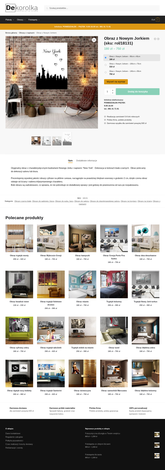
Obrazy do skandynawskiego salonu (105, 201)
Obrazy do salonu (81, 201)
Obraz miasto (82, 301)
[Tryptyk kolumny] (114, 284)
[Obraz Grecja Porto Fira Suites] (114, 238)
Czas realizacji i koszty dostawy (19, 444)
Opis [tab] (70, 160)
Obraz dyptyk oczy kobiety (19, 390)
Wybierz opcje (19, 268)
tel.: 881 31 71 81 (103, 27)
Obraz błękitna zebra (145, 348)
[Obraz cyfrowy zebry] (19, 330)
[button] (94, 40)
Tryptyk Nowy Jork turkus (145, 301)
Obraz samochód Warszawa (114, 390)
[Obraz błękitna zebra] (145, 330)
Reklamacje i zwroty (14, 448)
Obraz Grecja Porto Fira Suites (114, 257)
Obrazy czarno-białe (22, 201)
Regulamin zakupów (14, 437)
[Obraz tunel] (114, 330)
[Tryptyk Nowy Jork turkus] (145, 284)
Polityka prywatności (14, 440)
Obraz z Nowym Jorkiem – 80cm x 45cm (124, 56)
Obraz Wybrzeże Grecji (50, 255)
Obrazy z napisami (26, 33)
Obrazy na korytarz (129, 201)
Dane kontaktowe (12, 433)
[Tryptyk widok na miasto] (82, 330)
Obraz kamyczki (82, 255)
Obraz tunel (114, 348)
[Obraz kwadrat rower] (19, 284)
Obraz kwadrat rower (19, 301)
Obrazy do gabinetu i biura (43, 201)
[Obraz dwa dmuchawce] (145, 238)
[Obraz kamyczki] (82, 238)
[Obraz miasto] (82, 284)
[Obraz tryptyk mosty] (19, 238)
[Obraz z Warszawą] (158, 39)
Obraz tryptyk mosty (19, 255)
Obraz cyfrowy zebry (19, 348)
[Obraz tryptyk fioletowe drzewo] (51, 284)
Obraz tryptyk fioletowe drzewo (51, 303)
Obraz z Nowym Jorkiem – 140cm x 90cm (125, 71)
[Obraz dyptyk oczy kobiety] (19, 373)
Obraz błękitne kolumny (145, 390)
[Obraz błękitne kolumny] (145, 373)
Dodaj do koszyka (138, 91)
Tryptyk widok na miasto (82, 348)
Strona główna (11, 33)
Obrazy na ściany (145, 201)
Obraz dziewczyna (82, 390)
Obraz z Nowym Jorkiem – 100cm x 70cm (125, 64)
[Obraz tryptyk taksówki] (51, 330)
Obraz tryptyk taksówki (50, 348)
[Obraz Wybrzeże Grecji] (51, 238)
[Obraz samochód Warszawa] (114, 373)
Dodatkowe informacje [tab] (86, 160)
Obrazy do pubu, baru (64, 201)
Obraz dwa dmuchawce (145, 255)
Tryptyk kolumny (114, 301)
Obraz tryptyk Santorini (51, 390)
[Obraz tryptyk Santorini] (51, 373)
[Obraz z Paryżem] (155, 39)
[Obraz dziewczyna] (82, 373)
